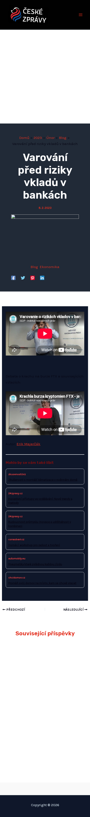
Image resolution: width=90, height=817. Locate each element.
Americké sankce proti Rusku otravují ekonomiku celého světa (42, 745)
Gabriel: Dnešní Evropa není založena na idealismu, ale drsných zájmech (40, 714)
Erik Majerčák (28, 444)
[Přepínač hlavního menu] (81, 15)
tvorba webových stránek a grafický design (45, 788)
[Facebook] (13, 277)
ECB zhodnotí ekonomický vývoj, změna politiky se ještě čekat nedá (42, 682)
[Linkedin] (42, 277)
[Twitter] (23, 277)
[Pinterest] (32, 277)
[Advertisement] (45, 76)
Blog (34, 267)
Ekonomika (49, 267)
